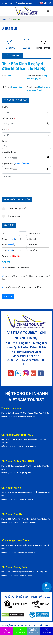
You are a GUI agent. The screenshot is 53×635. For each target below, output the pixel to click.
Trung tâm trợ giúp (24, 3)
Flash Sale (7, 3)
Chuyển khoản (14, 216)
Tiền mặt (44, 604)
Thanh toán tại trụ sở (17, 208)
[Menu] (5, 11)
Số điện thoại (8, 118)
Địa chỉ (5, 130)
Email (5, 141)
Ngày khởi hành (9, 152)
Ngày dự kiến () (15, 163)
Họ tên (5, 107)
